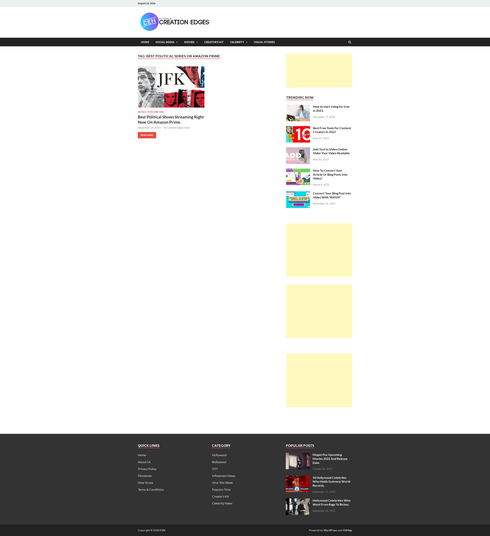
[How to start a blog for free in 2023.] (298, 107)
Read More (145, 134)
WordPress (330, 530)
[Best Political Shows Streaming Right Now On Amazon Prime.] (171, 88)
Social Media (165, 42)
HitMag (347, 530)
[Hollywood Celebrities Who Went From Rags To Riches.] (298, 501)
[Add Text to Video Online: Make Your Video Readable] (298, 149)
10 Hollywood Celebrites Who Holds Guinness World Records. (331, 481)
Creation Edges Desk (178, 127)
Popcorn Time (156, 112)
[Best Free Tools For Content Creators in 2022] (298, 128)
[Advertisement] (319, 71)
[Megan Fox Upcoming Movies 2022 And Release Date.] (298, 455)
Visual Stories (264, 42)
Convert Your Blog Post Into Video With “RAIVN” (332, 195)
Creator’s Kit (214, 42)
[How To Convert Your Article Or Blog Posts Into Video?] (298, 171)
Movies (189, 42)
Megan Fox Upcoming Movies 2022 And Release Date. (330, 458)
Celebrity (237, 42)
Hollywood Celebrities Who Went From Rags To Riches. (331, 502)
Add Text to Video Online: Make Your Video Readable (331, 151)
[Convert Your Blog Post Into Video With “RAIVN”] (298, 193)
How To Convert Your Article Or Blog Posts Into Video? (330, 174)
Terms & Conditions (151, 489)
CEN (162, 530)
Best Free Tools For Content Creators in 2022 (332, 130)
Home (145, 42)
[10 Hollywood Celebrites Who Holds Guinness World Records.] (298, 478)
